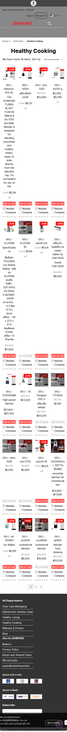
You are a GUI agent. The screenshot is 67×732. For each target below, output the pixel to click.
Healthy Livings (11, 617)
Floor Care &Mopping (14, 606)
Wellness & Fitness (13, 628)
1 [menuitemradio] (30, 586)
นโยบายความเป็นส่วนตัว (15, 723)
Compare (11, 212)
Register (41, 16)
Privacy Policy (10, 649)
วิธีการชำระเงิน (9, 660)
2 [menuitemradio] (36, 586)
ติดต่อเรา (7, 644)
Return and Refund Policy (17, 655)
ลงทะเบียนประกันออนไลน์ (15, 665)
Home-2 (6, 41)
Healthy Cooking (12, 622)
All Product (18, 41)
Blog (4, 633)
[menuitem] (41, 586)
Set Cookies (53, 722)
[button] (56, 16)
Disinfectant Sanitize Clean (17, 611)
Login (29, 16)
